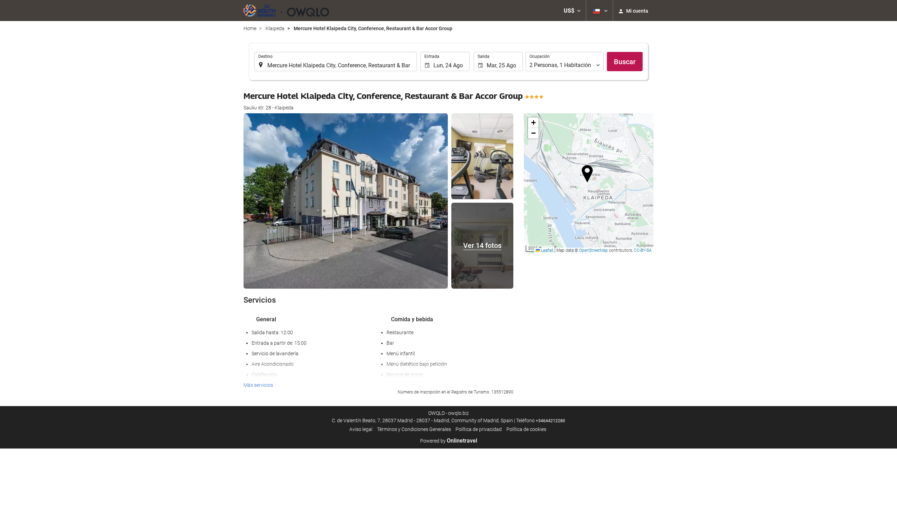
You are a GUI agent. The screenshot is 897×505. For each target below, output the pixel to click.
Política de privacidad (479, 429)
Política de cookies (526, 429)
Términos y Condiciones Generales (414, 429)
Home (250, 28)
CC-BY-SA (643, 250)
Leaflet (546, 250)
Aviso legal (360, 429)
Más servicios (258, 385)
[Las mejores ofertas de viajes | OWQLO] (286, 10)
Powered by (448, 441)
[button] (572, 10)
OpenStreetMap (593, 250)
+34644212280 (550, 420)
